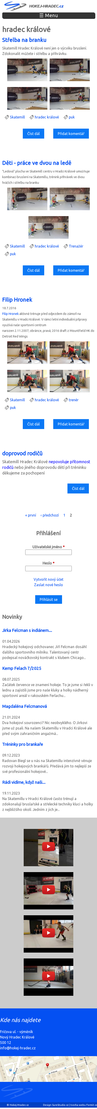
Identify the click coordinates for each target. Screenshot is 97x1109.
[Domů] (34, 6)
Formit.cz (91, 1105)
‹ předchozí (50, 515)
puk (72, 117)
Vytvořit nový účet (48, 579)
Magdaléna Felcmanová (24, 706)
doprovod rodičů (22, 453)
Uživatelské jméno (48, 547)
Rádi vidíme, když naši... (24, 782)
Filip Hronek (17, 300)
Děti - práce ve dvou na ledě (36, 163)
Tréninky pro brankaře (22, 744)
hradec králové (47, 117)
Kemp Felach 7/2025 (22, 668)
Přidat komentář (71, 134)
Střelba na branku (24, 40)
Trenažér (76, 246)
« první (30, 515)
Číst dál (34, 135)
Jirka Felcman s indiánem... (27, 630)
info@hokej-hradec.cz (18, 1048)
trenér (74, 400)
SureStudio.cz (60, 1105)
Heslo (49, 563)
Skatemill (17, 117)
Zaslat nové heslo (48, 585)
